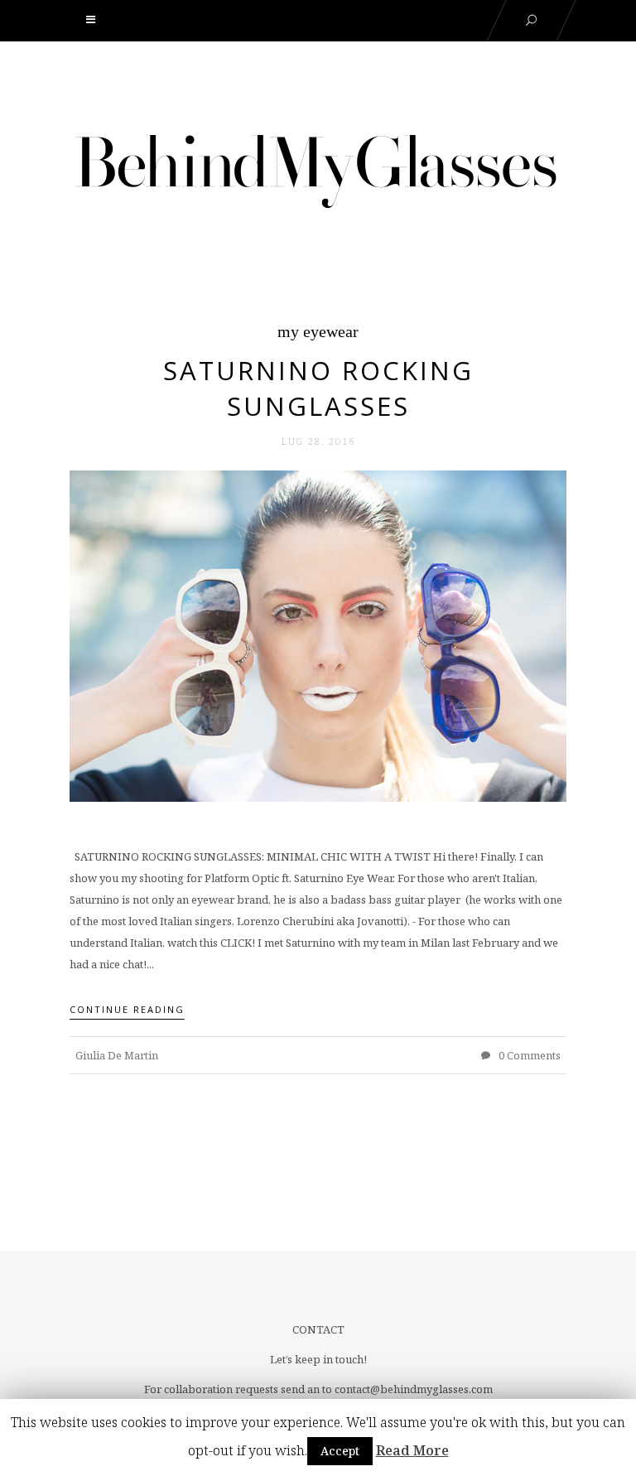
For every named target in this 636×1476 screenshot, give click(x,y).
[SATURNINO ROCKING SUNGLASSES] (318, 635)
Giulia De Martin (116, 1055)
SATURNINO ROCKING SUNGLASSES (318, 388)
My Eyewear (318, 331)
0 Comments (528, 1055)
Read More (412, 1450)
